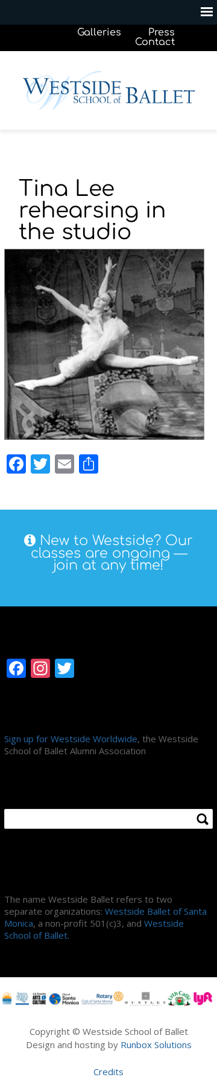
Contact (155, 42)
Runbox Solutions (156, 1045)
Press (161, 32)
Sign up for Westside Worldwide (70, 739)
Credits (108, 1072)
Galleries (99, 32)
